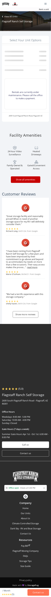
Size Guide (25, 566)
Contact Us (25, 533)
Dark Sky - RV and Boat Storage (25, 528)
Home (25, 508)
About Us (25, 518)
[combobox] (25, 488)
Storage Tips (25, 561)
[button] (25, 496)
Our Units (25, 513)
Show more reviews (25, 314)
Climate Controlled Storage (25, 523)
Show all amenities (25, 179)
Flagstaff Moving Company (26, 550)
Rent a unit (44, 9)
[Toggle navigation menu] (46, 3)
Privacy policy (25, 580)
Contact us (25, 453)
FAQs (25, 556)
